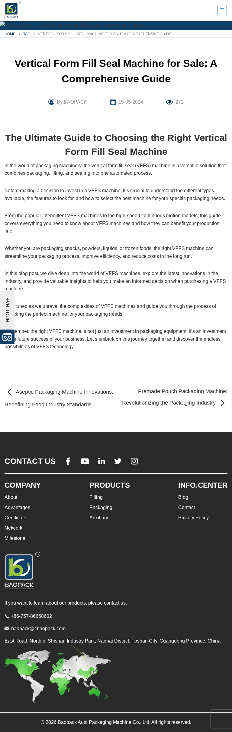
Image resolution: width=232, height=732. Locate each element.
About (11, 497)
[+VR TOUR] (7, 336)
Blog (183, 497)
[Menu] (222, 10)
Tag (26, 34)
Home (10, 34)
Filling (96, 497)
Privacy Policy (193, 517)
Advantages (17, 507)
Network (13, 527)
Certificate (15, 517)
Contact (186, 507)
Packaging (100, 507)
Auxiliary (98, 517)
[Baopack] (14, 10)
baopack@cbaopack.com (38, 628)
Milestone (15, 538)
